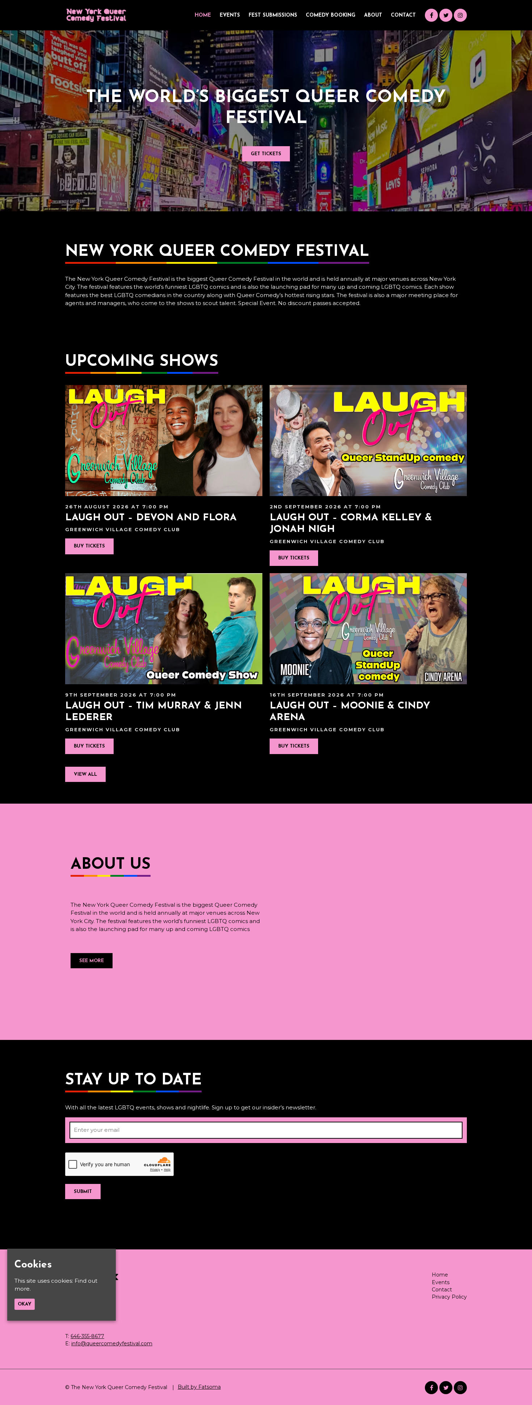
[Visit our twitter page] (445, 15)
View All (85, 774)
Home (203, 15)
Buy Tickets (89, 546)
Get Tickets (266, 154)
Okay (24, 1304)
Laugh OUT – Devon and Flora (151, 518)
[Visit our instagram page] (460, 15)
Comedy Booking (330, 15)
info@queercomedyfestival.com (111, 1343)
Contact (403, 15)
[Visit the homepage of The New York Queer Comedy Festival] (96, 15)
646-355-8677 (87, 1336)
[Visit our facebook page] (431, 15)
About (373, 15)
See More (91, 960)
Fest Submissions (273, 15)
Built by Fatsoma (199, 1387)
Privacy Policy (449, 1297)
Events (230, 15)
